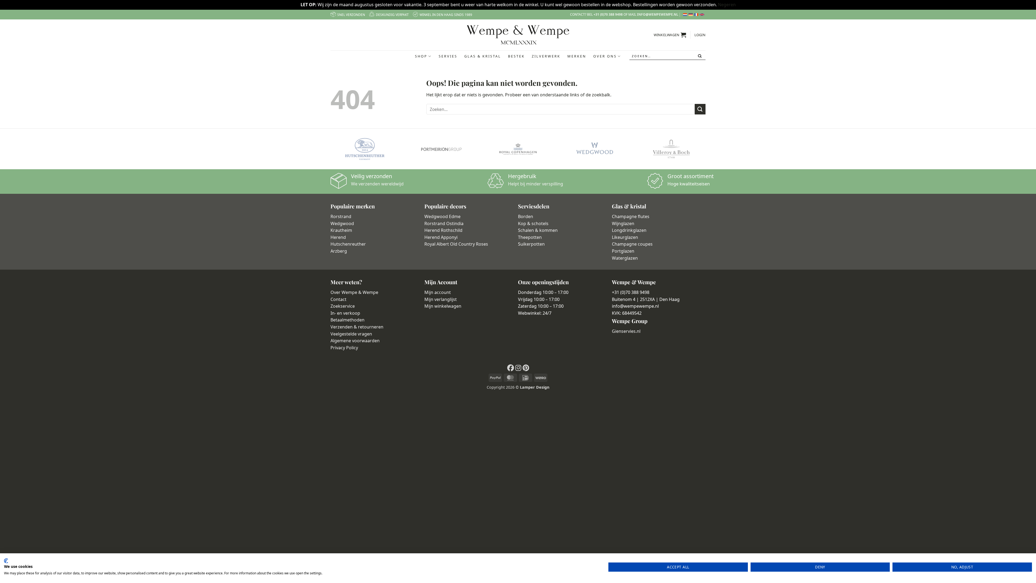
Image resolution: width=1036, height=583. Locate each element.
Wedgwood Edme (442, 216)
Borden (525, 216)
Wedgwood (342, 223)
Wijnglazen (623, 223)
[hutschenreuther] (364, 149)
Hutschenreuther (348, 244)
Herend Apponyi (441, 237)
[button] (670, 35)
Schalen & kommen (538, 230)
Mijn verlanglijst (440, 299)
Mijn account (437, 292)
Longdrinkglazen (629, 230)
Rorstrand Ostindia (444, 223)
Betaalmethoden (347, 320)
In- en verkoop (345, 313)
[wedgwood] (594, 149)
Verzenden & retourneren (356, 327)
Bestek (516, 56)
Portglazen (623, 251)
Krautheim (341, 230)
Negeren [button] (727, 5)
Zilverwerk (546, 56)
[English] (703, 14)
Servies (448, 56)
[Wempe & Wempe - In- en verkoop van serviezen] (518, 35)
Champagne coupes (632, 244)
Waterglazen (625, 258)
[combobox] (667, 56)
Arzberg (338, 251)
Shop (421, 56)
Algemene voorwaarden (355, 341)
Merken (576, 56)
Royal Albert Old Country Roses (456, 244)
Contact (338, 299)
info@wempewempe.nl (657, 14)
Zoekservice (342, 306)
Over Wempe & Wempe (354, 292)
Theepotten (530, 237)
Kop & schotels (533, 223)
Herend (338, 237)
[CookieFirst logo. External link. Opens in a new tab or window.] (6, 560)
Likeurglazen (625, 237)
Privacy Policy (344, 348)
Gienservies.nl (626, 331)
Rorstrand (340, 216)
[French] (697, 14)
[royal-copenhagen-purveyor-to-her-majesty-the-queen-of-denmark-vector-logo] (518, 149)
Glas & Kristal (482, 56)
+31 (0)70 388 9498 (608, 14)
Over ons (605, 56)
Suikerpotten (531, 244)
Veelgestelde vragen (351, 334)
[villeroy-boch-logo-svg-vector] (671, 149)
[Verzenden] (700, 56)
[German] (691, 14)
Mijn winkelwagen (442, 306)
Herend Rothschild (443, 230)
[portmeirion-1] (441, 148)
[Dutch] (686, 14)
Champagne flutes (630, 216)
